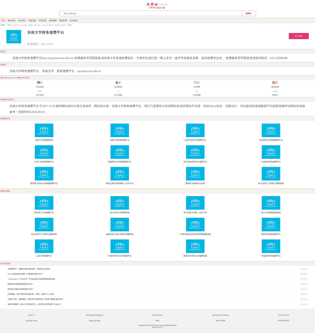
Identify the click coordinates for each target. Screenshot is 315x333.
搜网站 (248, 13)
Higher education (34, 25)
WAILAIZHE (220, 321)
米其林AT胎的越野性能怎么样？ (21, 284)
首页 (3, 20)
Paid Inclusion (158, 315)
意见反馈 (74, 20)
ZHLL (157, 321)
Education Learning (19, 25)
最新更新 (53, 20)
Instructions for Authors (220, 315)
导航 (9, 25)
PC (162, 327)
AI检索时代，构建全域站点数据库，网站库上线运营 (29, 269)
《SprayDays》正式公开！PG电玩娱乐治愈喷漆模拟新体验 (31, 279)
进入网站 (299, 36)
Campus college (47, 25)
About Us (31, 315)
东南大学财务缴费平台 (24, 71)
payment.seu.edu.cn (89, 71)
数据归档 (63, 20)
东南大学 (48, 71)
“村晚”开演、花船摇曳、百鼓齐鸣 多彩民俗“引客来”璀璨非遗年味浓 (35, 299)
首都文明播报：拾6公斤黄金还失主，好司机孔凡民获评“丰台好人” (35, 304)
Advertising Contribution (94, 315)
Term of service (283, 315)
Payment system (60, 25)
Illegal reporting (94, 321)
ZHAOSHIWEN (283, 321)
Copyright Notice (31, 321)
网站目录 (12, 20)
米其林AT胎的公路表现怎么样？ (21, 289)
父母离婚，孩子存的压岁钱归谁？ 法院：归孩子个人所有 (31, 294)
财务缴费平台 (65, 71)
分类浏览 (43, 20)
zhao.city (159, 325)
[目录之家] (157, 5)
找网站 (3, 25)
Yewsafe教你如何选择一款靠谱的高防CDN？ (26, 274)
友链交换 (32, 20)
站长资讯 (22, 20)
